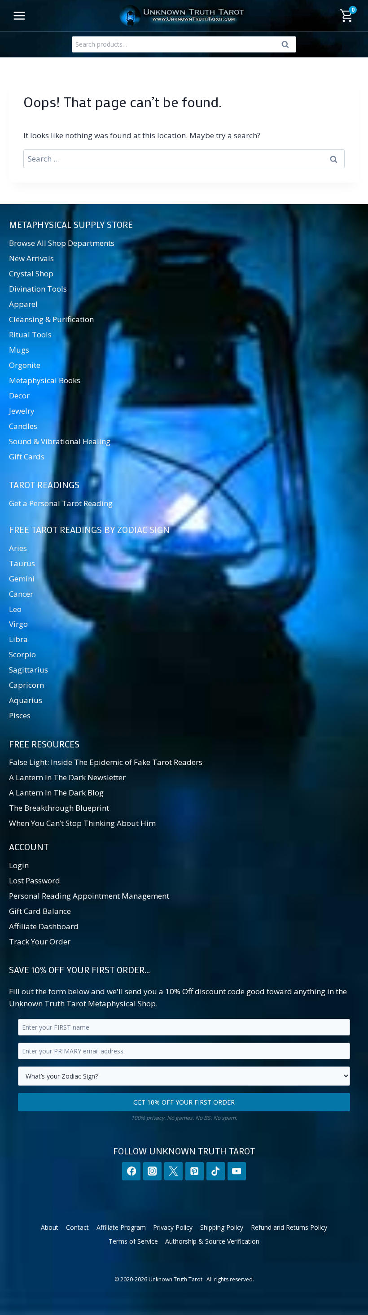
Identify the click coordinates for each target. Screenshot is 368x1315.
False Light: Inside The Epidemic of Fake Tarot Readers (105, 762)
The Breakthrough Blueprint (59, 808)
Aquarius (25, 700)
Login (19, 865)
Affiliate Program (121, 1227)
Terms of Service (133, 1241)
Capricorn (26, 685)
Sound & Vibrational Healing (59, 441)
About (49, 1227)
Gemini (22, 578)
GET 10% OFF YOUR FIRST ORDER (184, 1102)
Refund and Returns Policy (289, 1227)
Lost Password (34, 880)
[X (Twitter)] (173, 1171)
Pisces (20, 715)
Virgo (18, 624)
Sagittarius (28, 669)
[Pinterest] (194, 1171)
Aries (18, 548)
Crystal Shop (31, 273)
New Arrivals (31, 258)
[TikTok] (215, 1171)
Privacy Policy (173, 1227)
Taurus (22, 563)
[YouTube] (237, 1171)
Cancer (21, 594)
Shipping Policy (221, 1227)
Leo (15, 609)
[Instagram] (152, 1171)
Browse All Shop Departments (61, 243)
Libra (18, 639)
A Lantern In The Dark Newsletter (67, 777)
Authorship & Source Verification (212, 1241)
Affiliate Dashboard (44, 926)
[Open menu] (19, 15)
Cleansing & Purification (51, 319)
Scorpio (22, 654)
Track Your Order (39, 941)
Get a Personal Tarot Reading (61, 503)
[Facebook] (131, 1171)
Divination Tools (38, 289)
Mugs (19, 350)
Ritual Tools (30, 334)
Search (287, 46)
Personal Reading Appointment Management (89, 896)
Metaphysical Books (44, 380)
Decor (19, 395)
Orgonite (24, 365)
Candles (23, 426)
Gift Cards (26, 456)
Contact (77, 1227)
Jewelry (22, 411)
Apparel (23, 304)
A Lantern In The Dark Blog (56, 792)
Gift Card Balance (40, 911)
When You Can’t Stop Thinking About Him (82, 823)
